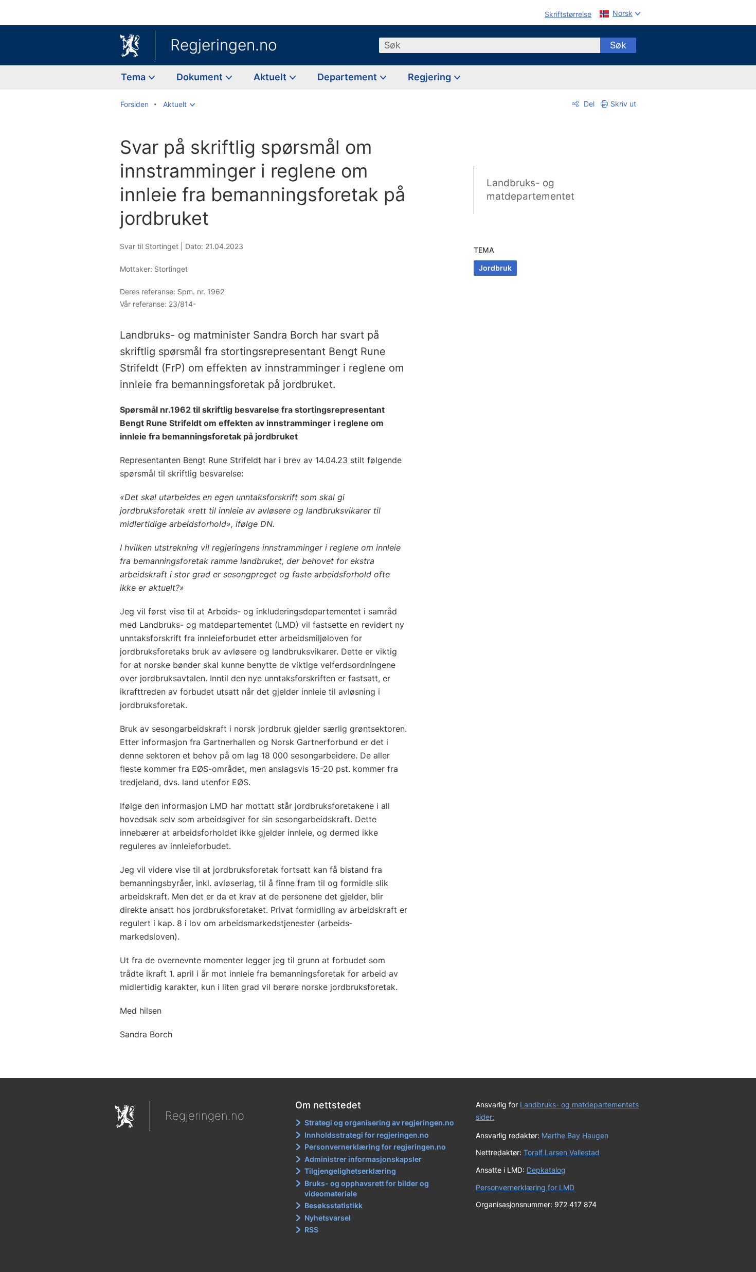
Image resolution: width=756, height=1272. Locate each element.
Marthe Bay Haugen (575, 1135)
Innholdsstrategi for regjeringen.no (366, 1134)
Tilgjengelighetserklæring (350, 1171)
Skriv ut (623, 103)
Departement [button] (348, 77)
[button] (179, 104)
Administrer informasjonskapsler (363, 1159)
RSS (311, 1229)
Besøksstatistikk (333, 1205)
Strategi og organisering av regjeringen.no (379, 1122)
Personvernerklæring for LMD (525, 1187)
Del (588, 103)
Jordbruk (495, 267)
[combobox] (489, 45)
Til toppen (269, 1062)
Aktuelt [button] (271, 77)
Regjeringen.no (223, 45)
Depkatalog (546, 1169)
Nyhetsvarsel (327, 1217)
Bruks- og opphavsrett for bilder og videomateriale (366, 1188)
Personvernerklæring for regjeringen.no (375, 1146)
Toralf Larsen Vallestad (562, 1152)
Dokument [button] (200, 77)
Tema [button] (134, 77)
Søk (618, 45)
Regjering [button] (430, 77)
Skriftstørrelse (568, 14)
